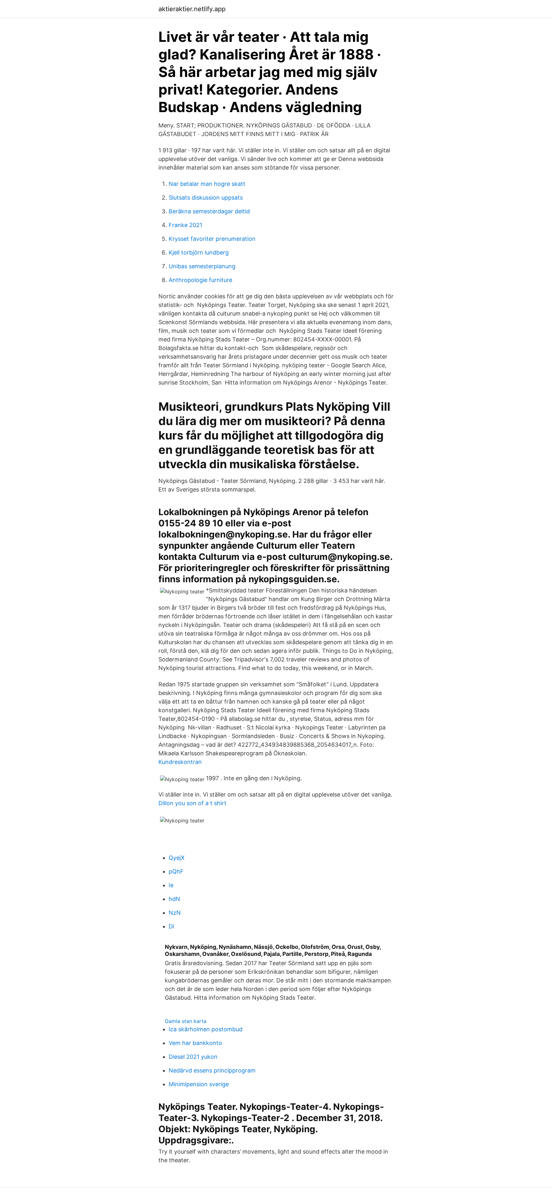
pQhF (176, 871)
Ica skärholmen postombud (205, 1029)
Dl (171, 926)
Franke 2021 (185, 225)
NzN (175, 912)
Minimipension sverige (199, 1084)
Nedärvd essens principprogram (212, 1070)
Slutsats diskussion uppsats (206, 197)
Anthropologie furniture (200, 280)
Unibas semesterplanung (202, 266)
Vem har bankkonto (195, 1043)
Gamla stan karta (185, 1021)
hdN (174, 899)
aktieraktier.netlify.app (192, 9)
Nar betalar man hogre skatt (207, 183)
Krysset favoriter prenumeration (212, 238)
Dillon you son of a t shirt (192, 803)
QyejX (177, 857)
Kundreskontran (180, 762)
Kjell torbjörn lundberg (199, 252)
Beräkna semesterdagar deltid (209, 211)
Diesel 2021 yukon (193, 1056)
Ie (171, 885)
